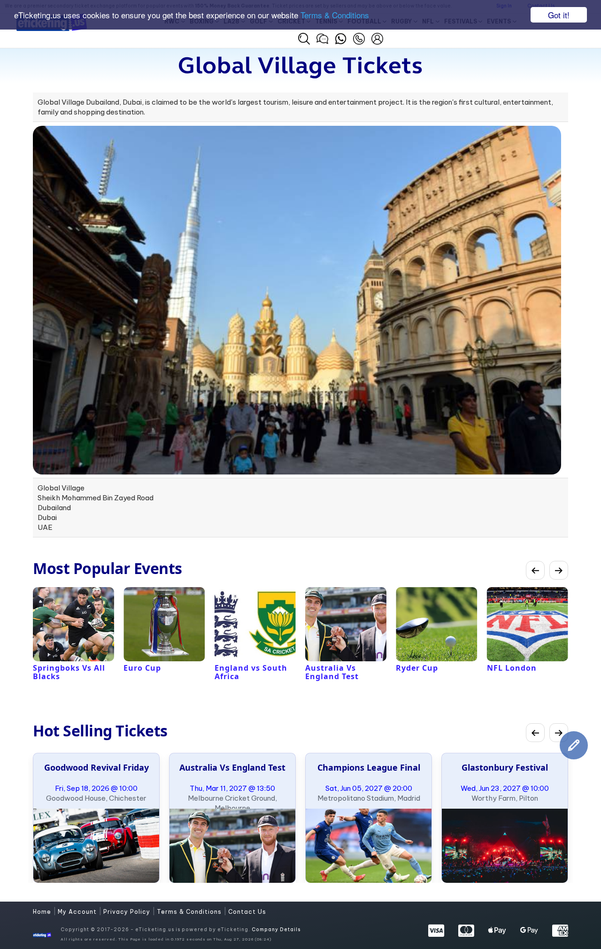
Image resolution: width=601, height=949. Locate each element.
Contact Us (247, 911)
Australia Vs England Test (232, 767)
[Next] (558, 570)
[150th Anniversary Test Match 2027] (232, 846)
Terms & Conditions (334, 15)
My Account (78, 911)
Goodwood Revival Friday (96, 767)
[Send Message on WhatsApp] (341, 37)
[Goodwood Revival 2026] (96, 846)
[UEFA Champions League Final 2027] (368, 846)
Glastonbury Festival (505, 767)
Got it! (559, 15)
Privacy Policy (127, 911)
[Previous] (535, 570)
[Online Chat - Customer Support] (322, 37)
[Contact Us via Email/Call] (359, 37)
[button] (304, 39)
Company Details (276, 929)
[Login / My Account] (377, 37)
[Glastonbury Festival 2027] (505, 846)
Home (43, 911)
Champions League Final (368, 767)
